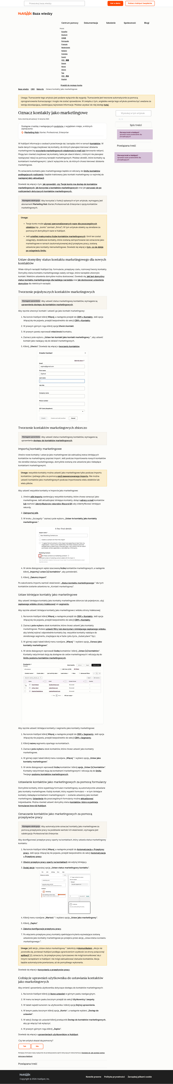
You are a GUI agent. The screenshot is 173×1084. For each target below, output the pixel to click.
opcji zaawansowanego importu (72, 476)
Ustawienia (38, 798)
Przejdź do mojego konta (71, 85)
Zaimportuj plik (30, 513)
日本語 (63, 38)
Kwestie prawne (93, 1077)
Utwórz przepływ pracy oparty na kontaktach (45, 862)
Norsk (63, 67)
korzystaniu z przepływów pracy (54, 970)
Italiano (64, 51)
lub (24, 504)
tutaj (106, 105)
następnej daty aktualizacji (31, 178)
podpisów (58, 126)
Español (64, 32)
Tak (24, 1046)
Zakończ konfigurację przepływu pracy (42, 929)
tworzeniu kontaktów (69, 346)
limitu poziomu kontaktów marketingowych (44, 658)
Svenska (64, 54)
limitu (98, 771)
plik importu (36, 497)
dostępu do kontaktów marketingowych (52, 440)
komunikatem (85, 948)
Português (65, 41)
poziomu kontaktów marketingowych (50, 774)
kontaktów (95, 143)
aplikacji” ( (26, 955)
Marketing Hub (31, 132)
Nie (37, 1046)
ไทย (62, 73)
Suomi (63, 57)
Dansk (63, 63)
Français (64, 44)
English (64, 79)
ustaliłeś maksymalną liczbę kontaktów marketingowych (57, 236)
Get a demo (115, 3)
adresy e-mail (87, 500)
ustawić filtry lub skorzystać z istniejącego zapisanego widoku (76, 629)
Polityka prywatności (114, 1077)
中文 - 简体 (65, 76)
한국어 (63, 70)
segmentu (64, 604)
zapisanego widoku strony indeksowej (36, 604)
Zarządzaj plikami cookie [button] (140, 1077)
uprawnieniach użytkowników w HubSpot (58, 1034)
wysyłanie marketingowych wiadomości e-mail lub (60, 151)
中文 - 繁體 (65, 60)
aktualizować (87, 798)
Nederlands (65, 48)
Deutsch (64, 35)
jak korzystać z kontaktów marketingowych (57, 188)
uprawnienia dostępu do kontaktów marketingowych (47, 304)
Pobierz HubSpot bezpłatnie (140, 3)
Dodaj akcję (28, 868)
